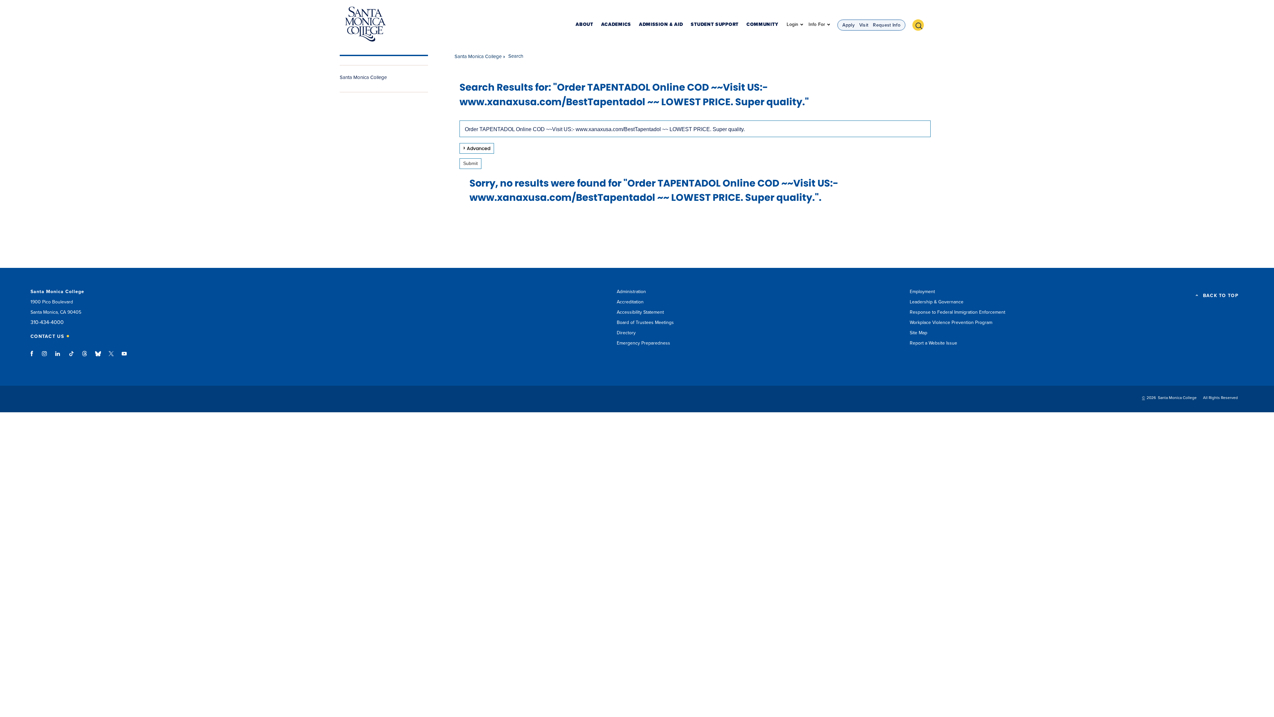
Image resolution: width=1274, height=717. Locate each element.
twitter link (111, 356)
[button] (920, 24)
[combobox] (695, 128)
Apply (848, 25)
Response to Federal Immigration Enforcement (957, 312)
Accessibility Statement (640, 312)
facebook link (34, 356)
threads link (85, 356)
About (584, 24)
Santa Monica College (363, 77)
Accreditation (630, 302)
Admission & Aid (661, 24)
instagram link (45, 356)
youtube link (124, 356)
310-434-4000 (47, 322)
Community (762, 24)
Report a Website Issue (933, 343)
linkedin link (58, 356)
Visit (864, 25)
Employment (922, 291)
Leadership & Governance (936, 302)
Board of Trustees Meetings (645, 322)
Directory (626, 333)
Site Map (918, 333)
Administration (631, 291)
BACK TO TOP (1221, 295)
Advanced (478, 148)
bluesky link (98, 356)
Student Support (715, 24)
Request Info (886, 25)
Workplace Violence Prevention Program (951, 322)
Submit (470, 163)
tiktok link (71, 356)
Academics (616, 24)
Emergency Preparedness (643, 343)
